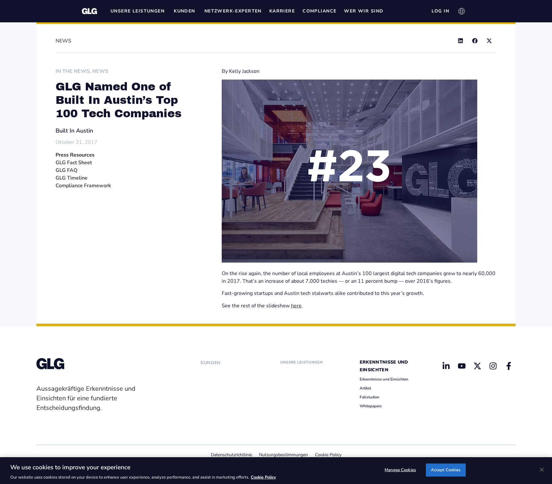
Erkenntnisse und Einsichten (384, 379)
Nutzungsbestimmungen (283, 455)
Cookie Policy (328, 455)
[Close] (542, 470)
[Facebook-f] (509, 366)
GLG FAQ (66, 170)
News (100, 71)
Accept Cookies (446, 469)
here (296, 305)
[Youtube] (462, 366)
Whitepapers (371, 406)
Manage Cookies (400, 469)
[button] (460, 41)
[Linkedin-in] (446, 366)
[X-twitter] (477, 366)
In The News (73, 71)
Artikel (365, 388)
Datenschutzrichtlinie (231, 455)
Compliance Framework (83, 185)
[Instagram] (493, 366)
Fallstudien (369, 397)
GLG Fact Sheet (74, 162)
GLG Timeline (72, 177)
